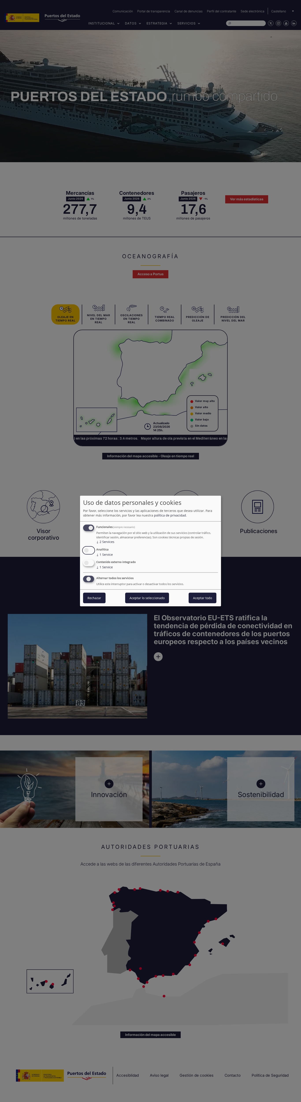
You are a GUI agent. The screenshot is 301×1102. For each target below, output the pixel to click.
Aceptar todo (202, 598)
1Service (104, 554)
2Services (105, 542)
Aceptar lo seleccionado (147, 598)
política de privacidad (170, 515)
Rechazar (94, 598)
